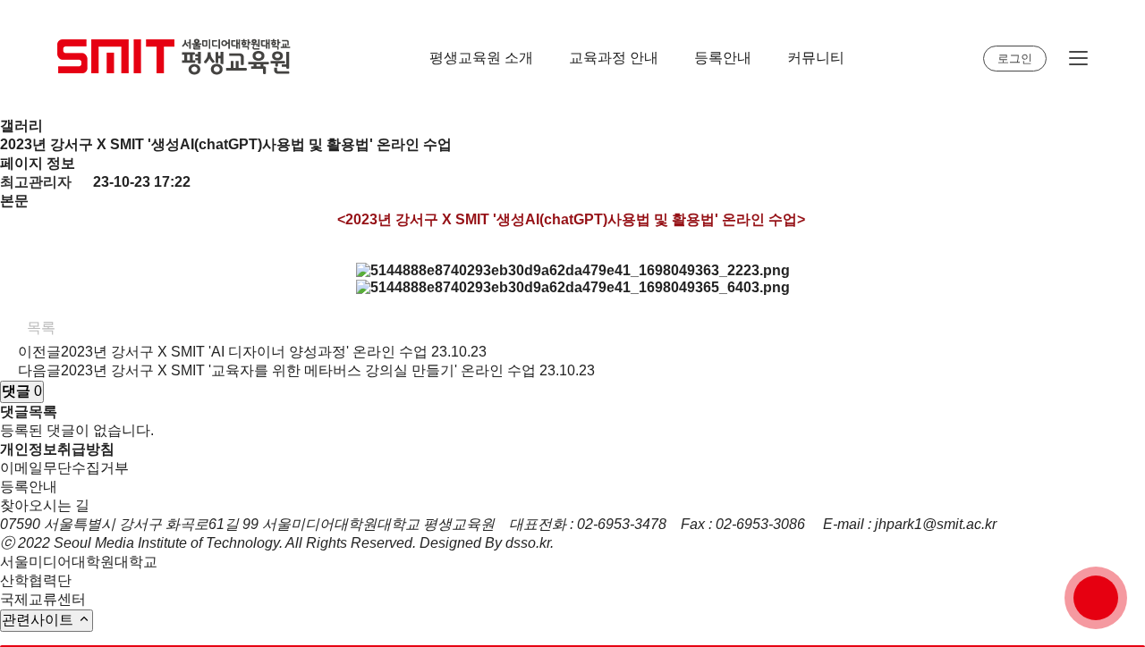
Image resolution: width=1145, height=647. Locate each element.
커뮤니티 (815, 57)
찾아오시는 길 (44, 505)
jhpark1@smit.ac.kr (936, 524)
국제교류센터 (43, 599)
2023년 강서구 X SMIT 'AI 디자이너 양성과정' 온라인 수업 (244, 351)
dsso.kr (527, 542)
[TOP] (1095, 598)
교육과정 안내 (613, 57)
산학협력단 (36, 580)
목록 (39, 327)
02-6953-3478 (621, 524)
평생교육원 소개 (481, 57)
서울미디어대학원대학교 (78, 561)
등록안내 (722, 57)
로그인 (1014, 58)
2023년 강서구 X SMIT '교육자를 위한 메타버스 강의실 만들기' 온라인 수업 (298, 370)
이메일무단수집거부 (64, 467)
